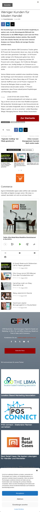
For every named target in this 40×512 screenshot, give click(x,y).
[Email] (12, 24)
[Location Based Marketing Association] (20, 381)
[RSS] (16, 342)
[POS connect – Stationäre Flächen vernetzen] (20, 411)
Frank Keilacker (8, 19)
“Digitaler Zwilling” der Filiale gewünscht (10, 140)
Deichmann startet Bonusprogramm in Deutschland (24, 304)
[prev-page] (19, 170)
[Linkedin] (8, 24)
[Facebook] (3, 24)
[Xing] (28, 342)
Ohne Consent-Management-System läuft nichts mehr (30, 141)
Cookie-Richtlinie (19, 509)
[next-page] (21, 170)
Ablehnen (20, 499)
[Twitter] (20, 342)
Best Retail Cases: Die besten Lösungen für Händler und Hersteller (19, 457)
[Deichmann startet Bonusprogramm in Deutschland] (6, 306)
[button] (37, 470)
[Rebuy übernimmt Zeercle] (6, 296)
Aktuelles (16, 268)
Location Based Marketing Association (18, 395)
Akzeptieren (20, 493)
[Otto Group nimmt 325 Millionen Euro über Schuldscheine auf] (20, 157)
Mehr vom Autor (27, 150)
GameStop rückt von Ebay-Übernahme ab (33, 163)
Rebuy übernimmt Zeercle (22, 293)
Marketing (21, 122)
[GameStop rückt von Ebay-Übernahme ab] (33, 157)
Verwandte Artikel (13, 150)
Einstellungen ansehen (20, 505)
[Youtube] (24, 342)
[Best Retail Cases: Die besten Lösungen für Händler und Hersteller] (20, 442)
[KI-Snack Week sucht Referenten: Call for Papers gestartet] (7, 157)
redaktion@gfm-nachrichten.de (27, 337)
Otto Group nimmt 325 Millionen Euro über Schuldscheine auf (19, 165)
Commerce (14, 122)
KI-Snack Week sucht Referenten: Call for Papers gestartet (6, 165)
